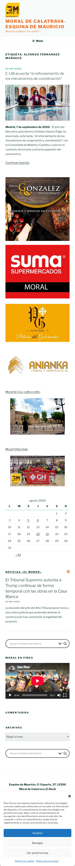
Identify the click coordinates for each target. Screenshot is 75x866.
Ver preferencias (37, 853)
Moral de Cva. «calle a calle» (22, 391)
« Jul (18, 554)
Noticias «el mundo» (23, 571)
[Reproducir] (10, 695)
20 (38, 534)
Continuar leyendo (17, 162)
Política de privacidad (47, 861)
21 (47, 534)
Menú (39, 40)
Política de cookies (24, 861)
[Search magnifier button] (65, 643)
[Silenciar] (59, 695)
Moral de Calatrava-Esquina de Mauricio (35, 24)
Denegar (37, 843)
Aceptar (37, 833)
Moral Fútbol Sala (16, 449)
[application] (37, 681)
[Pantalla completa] (65, 695)
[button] (69, 796)
